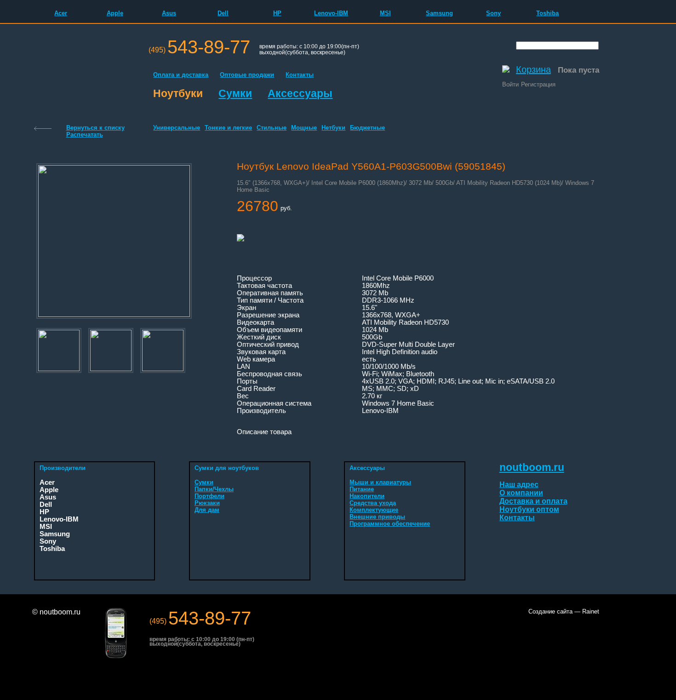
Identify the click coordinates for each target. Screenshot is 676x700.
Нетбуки (333, 127)
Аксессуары (300, 93)
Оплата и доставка (180, 74)
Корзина (533, 69)
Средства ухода (372, 502)
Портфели (209, 496)
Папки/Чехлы (214, 489)
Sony (493, 13)
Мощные (304, 127)
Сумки (235, 93)
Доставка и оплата (533, 501)
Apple (115, 13)
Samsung (439, 13)
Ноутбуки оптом (529, 509)
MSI (385, 13)
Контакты (300, 74)
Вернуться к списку (95, 127)
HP (277, 13)
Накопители (366, 496)
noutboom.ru (531, 467)
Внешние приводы (377, 516)
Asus (169, 13)
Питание (361, 489)
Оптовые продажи (247, 74)
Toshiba (547, 13)
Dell (223, 13)
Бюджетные (367, 127)
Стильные (271, 127)
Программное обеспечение (389, 523)
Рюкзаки (207, 502)
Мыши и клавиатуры (380, 482)
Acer (60, 13)
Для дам (207, 509)
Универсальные (176, 127)
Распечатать (84, 134)
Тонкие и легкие (228, 127)
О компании (521, 493)
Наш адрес (519, 484)
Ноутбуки (178, 93)
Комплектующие (373, 509)
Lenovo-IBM (331, 13)
